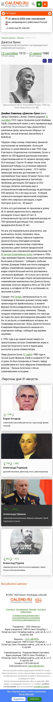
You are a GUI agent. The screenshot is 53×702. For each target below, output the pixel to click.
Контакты (41, 609)
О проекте (10, 609)
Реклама (32, 609)
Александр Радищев (15, 467)
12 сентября (9, 53)
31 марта (35, 53)
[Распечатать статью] (50, 61)
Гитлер (18, 296)
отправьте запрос (41, 687)
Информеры (26, 612)
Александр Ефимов (14, 514)
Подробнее (18, 699)
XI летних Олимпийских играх (16, 254)
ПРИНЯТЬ (34, 699)
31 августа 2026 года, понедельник (26, 18)
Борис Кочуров (11, 418)
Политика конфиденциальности (26, 620)
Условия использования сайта (26, 615)
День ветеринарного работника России (26, 22)
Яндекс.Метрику (26, 694)
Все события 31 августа (14, 583)
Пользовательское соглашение (26, 618)
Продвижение (22, 609)
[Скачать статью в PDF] (45, 61)
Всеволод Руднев (13, 563)
